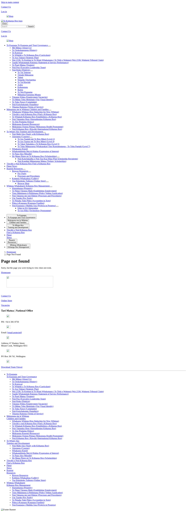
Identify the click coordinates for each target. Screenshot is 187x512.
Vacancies (5, 305)
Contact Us (6, 7)
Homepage (6, 272)
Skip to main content (10, 2)
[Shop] (10, 16)
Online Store (6, 300)
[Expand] (32, 70)
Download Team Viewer (11, 367)
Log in (4, 11)
